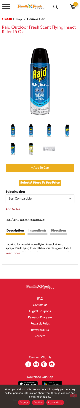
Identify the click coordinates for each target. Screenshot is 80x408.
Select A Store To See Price (40, 182)
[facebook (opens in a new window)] (28, 365)
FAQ (40, 298)
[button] (13, 130)
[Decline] (73, 395)
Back (8, 19)
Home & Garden (38, 19)
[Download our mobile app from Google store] (52, 384)
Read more (13, 253)
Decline (38, 402)
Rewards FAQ (40, 330)
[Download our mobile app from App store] (28, 384)
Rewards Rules (40, 323)
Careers (40, 336)
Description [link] (15, 230)
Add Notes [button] (13, 209)
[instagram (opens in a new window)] (36, 365)
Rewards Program (40, 317)
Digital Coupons (40, 311)
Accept (24, 402)
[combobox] (40, 199)
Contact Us (40, 305)
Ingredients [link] (37, 230)
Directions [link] (58, 230)
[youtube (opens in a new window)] (52, 365)
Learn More (55, 402)
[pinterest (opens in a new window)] (44, 365)
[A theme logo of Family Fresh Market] (31, 6)
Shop (18, 19)
